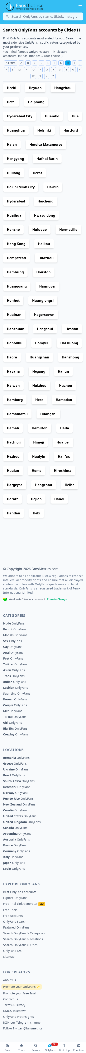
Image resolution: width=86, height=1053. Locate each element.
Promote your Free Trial (19, 993)
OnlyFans (14, 623)
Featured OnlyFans (16, 927)
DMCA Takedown (15, 1011)
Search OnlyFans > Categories (24, 933)
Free (7, 1050)
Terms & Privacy (14, 1005)
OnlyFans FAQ (13, 951)
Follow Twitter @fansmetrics (23, 1028)
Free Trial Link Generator (23, 904)
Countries (78, 1050)
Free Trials (10, 910)
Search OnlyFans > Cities (20, 945)
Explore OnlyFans (15, 898)
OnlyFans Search (15, 922)
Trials (21, 1050)
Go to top (64, 1050)
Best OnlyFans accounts (19, 892)
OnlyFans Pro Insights (18, 1017)
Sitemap (9, 957)
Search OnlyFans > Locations (23, 939)
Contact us (10, 999)
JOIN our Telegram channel (22, 1022)
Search (36, 1050)
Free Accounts (13, 916)
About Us (9, 980)
